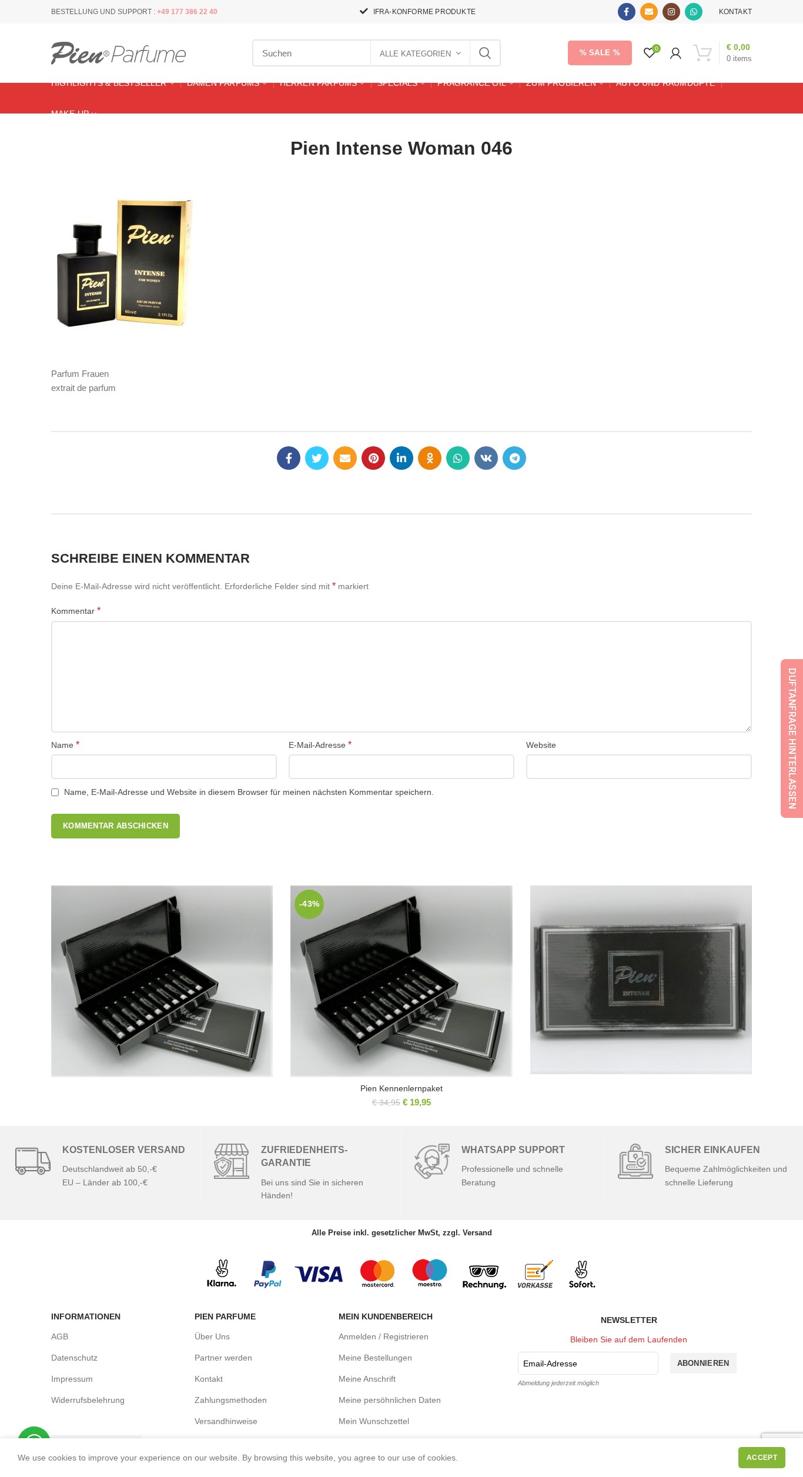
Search (485, 52)
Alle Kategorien (415, 53)
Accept (762, 1457)
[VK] (486, 458)
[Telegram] (514, 458)
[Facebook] (626, 12)
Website (541, 745)
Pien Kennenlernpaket (401, 1088)
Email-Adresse (550, 1363)
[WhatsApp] (693, 12)
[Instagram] (671, 12)
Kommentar (76, 611)
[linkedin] (401, 458)
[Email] (649, 12)
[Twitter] (317, 458)
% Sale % (600, 52)
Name (65, 745)
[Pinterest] (373, 458)
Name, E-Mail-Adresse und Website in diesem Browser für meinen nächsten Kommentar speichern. (249, 792)
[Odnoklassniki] (429, 458)
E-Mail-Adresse (320, 745)
